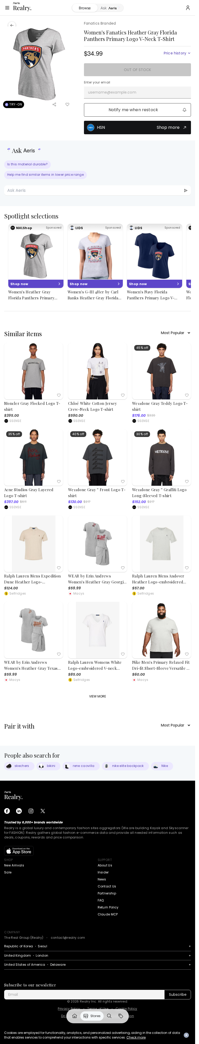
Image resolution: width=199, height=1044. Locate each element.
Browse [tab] (85, 8)
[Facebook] (7, 811)
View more (97, 696)
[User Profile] (188, 8)
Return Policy (108, 907)
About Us (105, 865)
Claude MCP (108, 914)
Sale (7, 872)
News (102, 879)
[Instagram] (31, 811)
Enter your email (97, 82)
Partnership (107, 893)
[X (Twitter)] (43, 811)
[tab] (110, 8)
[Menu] (7, 8)
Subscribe (178, 994)
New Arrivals (14, 865)
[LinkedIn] (19, 811)
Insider (103, 872)
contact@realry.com (68, 937)
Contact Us (107, 886)
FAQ (101, 900)
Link (74, 1016)
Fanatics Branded (100, 23)
